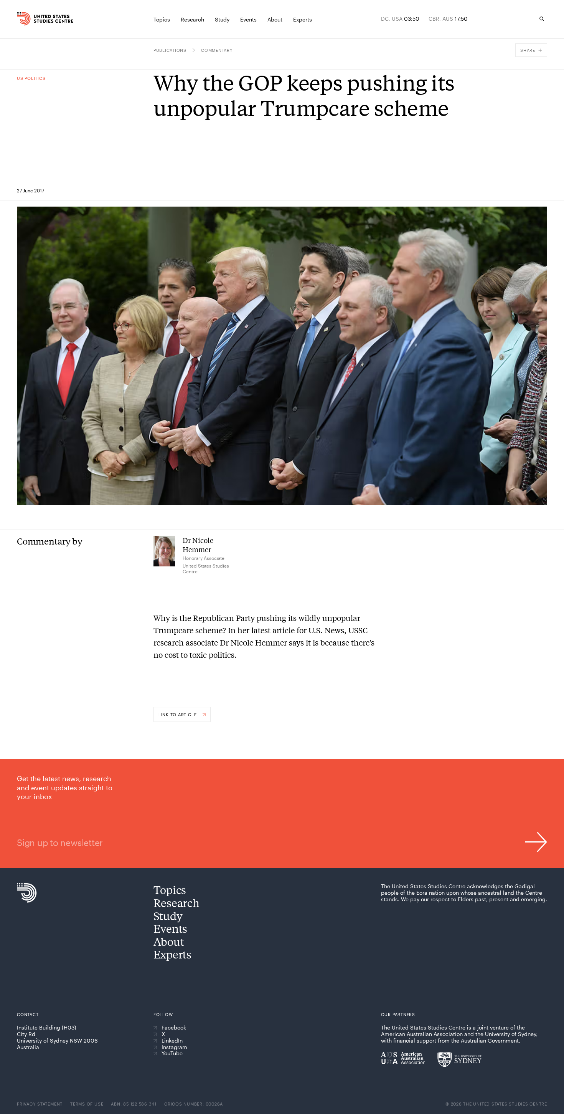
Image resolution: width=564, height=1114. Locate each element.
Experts (172, 954)
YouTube (172, 1053)
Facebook (174, 1028)
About (168, 941)
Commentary (217, 50)
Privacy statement (40, 1103)
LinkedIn (172, 1041)
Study (168, 916)
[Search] (541, 18)
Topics (169, 889)
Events (170, 928)
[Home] (32, 19)
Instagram (174, 1047)
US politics (31, 78)
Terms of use (86, 1103)
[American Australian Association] (403, 1058)
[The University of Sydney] (459, 1059)
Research (176, 903)
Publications (169, 50)
